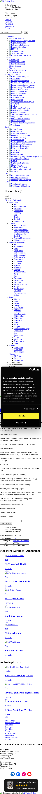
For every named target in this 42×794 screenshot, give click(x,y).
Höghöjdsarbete (15, 66)
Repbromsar (18, 335)
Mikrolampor (19, 352)
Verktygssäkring (20, 293)
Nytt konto (9, 22)
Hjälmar (17, 265)
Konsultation (14, 60)
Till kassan (8, 200)
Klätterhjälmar (19, 316)
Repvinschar (18, 280)
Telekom (17, 217)
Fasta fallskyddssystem (17, 70)
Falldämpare (18, 251)
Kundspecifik (19, 221)
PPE (15, 215)
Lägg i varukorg (6, 523)
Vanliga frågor (10, 721)
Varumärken (9, 26)
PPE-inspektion (15, 72)
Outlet (16, 295)
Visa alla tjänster (20, 225)
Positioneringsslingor (21, 329)
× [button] (22, 32)
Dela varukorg (18, 200)
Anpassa (19, 423)
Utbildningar (9, 36)
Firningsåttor (18, 308)
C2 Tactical (18, 356)
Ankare (16, 301)
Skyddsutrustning (20, 284)
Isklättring (17, 310)
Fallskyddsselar (19, 257)
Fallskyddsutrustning (17, 64)
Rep (15, 276)
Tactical (12, 68)
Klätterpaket (18, 318)
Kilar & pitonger (20, 314)
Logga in (8, 20)
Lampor (7, 173)
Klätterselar (18, 320)
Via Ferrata (18, 339)
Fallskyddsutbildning (17, 62)
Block (16, 249)
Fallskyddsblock (20, 253)
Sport (7, 127)
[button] (21, 785)
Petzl (14, 538)
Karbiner (17, 268)
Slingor (16, 287)
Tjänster (8, 58)
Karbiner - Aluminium (21, 541)
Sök (25, 32)
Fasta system (18, 259)
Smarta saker (18, 289)
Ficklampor (18, 350)
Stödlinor (17, 291)
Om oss (7, 28)
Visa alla (17, 204)
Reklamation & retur (12, 723)
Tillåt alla (21, 416)
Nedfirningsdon (20, 272)
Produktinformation (12, 737)
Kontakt (8, 740)
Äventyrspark (19, 341)
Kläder (16, 322)
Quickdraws (18, 331)
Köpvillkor (9, 725)
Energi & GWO (20, 206)
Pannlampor (18, 348)
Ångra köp (9, 727)
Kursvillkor (9, 729)
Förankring (18, 261)
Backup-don (18, 247)
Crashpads (18, 305)
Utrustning (18, 358)
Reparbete (17, 209)
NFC (16, 274)
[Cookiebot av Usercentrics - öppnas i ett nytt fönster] (29, 369)
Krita (16, 324)
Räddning (17, 213)
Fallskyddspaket (20, 255)
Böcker (16, 303)
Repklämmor (19, 278)
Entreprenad (18, 211)
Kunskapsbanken (11, 733)
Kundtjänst (9, 24)
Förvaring (17, 263)
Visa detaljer (29, 409)
